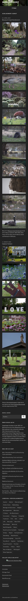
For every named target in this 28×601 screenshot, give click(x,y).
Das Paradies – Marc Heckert (9, 491)
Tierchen (16, 544)
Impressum (11, 465)
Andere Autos (6, 505)
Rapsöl (10, 532)
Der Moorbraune (14, 513)
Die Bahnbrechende (17, 468)
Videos (13, 546)
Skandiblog (6, 535)
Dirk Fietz (4, 471)
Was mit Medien (7, 549)
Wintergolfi (17, 549)
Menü (14, 8)
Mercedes (10, 521)
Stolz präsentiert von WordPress (10, 597)
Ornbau (5, 532)
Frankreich (6, 518)
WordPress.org (6, 578)
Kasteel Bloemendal (19, 404)
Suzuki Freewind (7, 544)
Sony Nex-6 (6, 541)
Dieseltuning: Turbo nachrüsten (14, 457)
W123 (18, 546)
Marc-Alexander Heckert (8, 452)
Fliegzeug (14, 516)
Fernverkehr (6, 516)
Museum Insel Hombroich (11, 20)
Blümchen (16, 510)
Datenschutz (5, 586)
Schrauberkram (18, 532)
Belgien (19, 507)
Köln (16, 518)
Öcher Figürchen (7, 552)
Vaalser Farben (7, 244)
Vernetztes (6, 546)
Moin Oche (17, 521)
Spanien (13, 541)
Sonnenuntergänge (8, 538)
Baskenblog (15, 505)
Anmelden (5, 569)
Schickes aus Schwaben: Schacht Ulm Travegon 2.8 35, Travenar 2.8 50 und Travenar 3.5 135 (13, 486)
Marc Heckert (10, 2)
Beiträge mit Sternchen (9, 507)
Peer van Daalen (6, 468)
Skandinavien (14, 535)
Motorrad (14, 524)
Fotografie (21, 516)
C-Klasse (5, 513)
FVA (12, 518)
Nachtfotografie (7, 527)
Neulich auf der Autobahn (10, 530)
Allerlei (11, 502)
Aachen (5, 502)
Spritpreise (20, 541)
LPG (4, 521)
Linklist (21, 518)
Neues (15, 527)
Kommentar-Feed (7, 575)
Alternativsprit (19, 502)
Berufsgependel (7, 510)
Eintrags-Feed (6, 572)
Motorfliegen (6, 524)
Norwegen (21, 530)
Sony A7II (17, 538)
